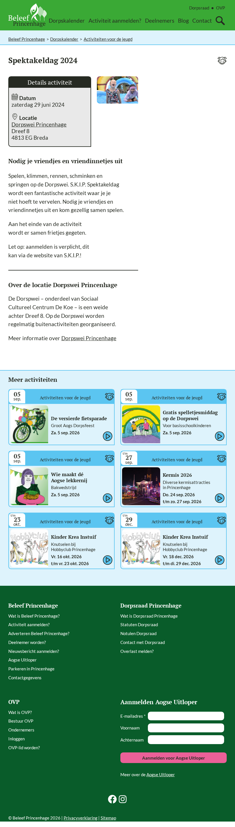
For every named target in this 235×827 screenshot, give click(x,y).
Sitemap (108, 817)
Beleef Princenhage (26, 39)
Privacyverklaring (80, 817)
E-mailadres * (133, 716)
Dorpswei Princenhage (38, 124)
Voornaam (130, 727)
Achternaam (132, 739)
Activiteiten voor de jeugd (108, 39)
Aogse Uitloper (160, 774)
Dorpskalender (64, 39)
